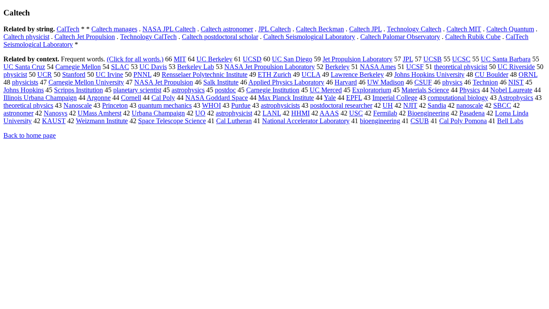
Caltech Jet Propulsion (84, 36)
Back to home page (29, 135)
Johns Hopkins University (429, 74)
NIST (516, 82)
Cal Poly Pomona (463, 120)
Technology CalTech (148, 36)
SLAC (120, 66)
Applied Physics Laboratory (286, 82)
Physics (469, 90)
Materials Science (425, 90)
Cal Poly (163, 97)
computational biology (458, 97)
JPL (408, 59)
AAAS (329, 113)
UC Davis (153, 66)
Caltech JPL (365, 29)
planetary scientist (137, 90)
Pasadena (472, 113)
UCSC (461, 59)
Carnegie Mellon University (86, 82)
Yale (330, 97)
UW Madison (385, 82)
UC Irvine (109, 74)
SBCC (502, 105)
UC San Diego (292, 59)
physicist (15, 74)
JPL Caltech (274, 29)
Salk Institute (220, 82)
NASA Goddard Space (216, 97)
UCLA (311, 74)
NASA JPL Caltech (169, 29)
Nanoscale (77, 105)
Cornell (131, 97)
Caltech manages (114, 29)
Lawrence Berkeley (357, 74)
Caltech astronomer (227, 29)
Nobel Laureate (511, 90)
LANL (271, 113)
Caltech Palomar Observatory (400, 36)
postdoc (225, 90)
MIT (180, 59)
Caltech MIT (463, 29)
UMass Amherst (99, 113)
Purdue (240, 105)
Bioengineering (428, 113)
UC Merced (326, 90)
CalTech (68, 29)
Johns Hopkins (23, 90)
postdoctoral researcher (341, 105)
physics (452, 82)
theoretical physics (28, 105)
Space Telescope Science (172, 120)
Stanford (73, 74)
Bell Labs (510, 120)
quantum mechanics (165, 105)
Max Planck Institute (286, 97)
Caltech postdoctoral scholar (220, 36)
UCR (44, 74)
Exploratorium (371, 90)
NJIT (410, 105)
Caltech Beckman (320, 29)
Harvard (346, 82)
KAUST (54, 120)
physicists (25, 82)
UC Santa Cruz (24, 66)
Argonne (99, 97)
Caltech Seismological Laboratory (309, 36)
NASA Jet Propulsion (163, 82)
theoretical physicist (460, 66)
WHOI (211, 105)
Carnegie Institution (272, 90)
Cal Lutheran (234, 120)
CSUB (419, 120)
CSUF (423, 82)
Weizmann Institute (102, 120)
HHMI (300, 113)
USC (356, 113)
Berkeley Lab (195, 66)
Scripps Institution (78, 90)
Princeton (115, 105)
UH (388, 105)
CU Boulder (491, 74)
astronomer (18, 113)
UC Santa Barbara (506, 59)
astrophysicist (234, 113)
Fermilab (385, 113)
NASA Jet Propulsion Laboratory (269, 66)
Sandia (437, 105)
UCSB (432, 59)
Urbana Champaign (158, 113)
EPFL (354, 97)
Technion (485, 82)
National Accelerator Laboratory (306, 120)
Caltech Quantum (510, 29)
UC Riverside (516, 66)
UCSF (415, 66)
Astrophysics (515, 97)
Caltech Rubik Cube (473, 36)
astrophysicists (280, 105)
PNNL (142, 74)
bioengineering (380, 120)
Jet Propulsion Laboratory (357, 59)
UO (200, 113)
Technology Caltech (414, 29)
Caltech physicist (26, 36)
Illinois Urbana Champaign (40, 97)
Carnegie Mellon (78, 66)
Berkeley (337, 66)
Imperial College (394, 97)
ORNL (528, 74)
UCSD (252, 59)
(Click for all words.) (135, 59)
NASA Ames (378, 66)
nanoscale (469, 105)
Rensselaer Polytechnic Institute (204, 74)
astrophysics (188, 90)
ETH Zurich (274, 74)
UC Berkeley (214, 59)
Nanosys (55, 113)
